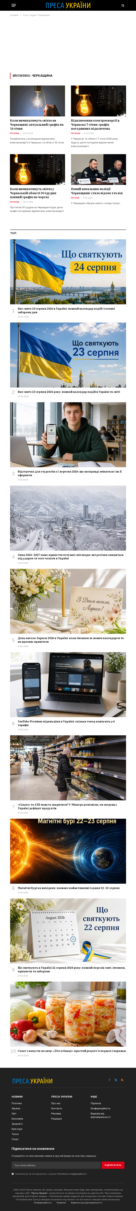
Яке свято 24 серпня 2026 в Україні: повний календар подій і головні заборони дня (66, 310)
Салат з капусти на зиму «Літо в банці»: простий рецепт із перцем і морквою (72, 1051)
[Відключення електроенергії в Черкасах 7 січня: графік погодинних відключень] (98, 101)
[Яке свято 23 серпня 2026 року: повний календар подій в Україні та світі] (68, 355)
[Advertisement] (68, 44)
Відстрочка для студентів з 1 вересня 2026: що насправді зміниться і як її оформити (70, 473)
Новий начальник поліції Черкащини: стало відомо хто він (97, 191)
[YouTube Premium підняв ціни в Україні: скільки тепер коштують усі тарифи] (68, 684)
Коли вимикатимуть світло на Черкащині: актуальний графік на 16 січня (37, 124)
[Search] (122, 5)
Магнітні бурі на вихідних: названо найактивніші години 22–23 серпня (68, 888)
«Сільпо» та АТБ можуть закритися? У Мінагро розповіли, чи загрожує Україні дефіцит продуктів (67, 806)
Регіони (75, 198)
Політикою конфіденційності (71, 1174)
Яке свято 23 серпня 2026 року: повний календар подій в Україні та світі (69, 391)
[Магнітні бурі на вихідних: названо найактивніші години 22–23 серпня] (68, 851)
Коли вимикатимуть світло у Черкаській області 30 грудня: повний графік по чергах (33, 193)
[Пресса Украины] (68, 5)
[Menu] (14, 5)
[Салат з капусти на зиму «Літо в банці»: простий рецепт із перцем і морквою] (68, 1014)
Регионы (14, 133)
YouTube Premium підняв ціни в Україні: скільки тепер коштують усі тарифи (66, 723)
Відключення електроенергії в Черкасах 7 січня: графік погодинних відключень (95, 124)
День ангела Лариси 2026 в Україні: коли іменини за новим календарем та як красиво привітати (71, 639)
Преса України (39, 1193)
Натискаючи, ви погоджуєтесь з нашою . (51, 1174)
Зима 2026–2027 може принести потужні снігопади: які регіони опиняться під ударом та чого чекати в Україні (70, 556)
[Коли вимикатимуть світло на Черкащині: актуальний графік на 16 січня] (37, 101)
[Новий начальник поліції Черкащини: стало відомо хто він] (98, 169)
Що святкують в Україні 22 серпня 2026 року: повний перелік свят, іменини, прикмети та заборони (71, 969)
